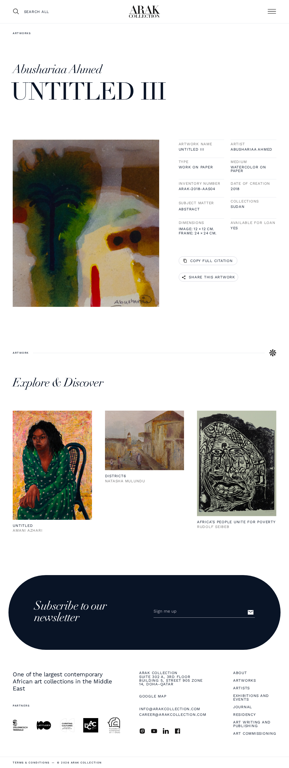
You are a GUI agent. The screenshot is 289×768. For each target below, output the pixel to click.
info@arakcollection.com (169, 709)
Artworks (22, 33)
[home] (144, 11)
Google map (153, 696)
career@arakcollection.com (172, 714)
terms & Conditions (31, 762)
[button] (271, 12)
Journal (242, 707)
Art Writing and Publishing (252, 724)
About (240, 673)
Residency (244, 714)
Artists (241, 688)
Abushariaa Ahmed (251, 149)
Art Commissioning (254, 733)
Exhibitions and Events (251, 697)
